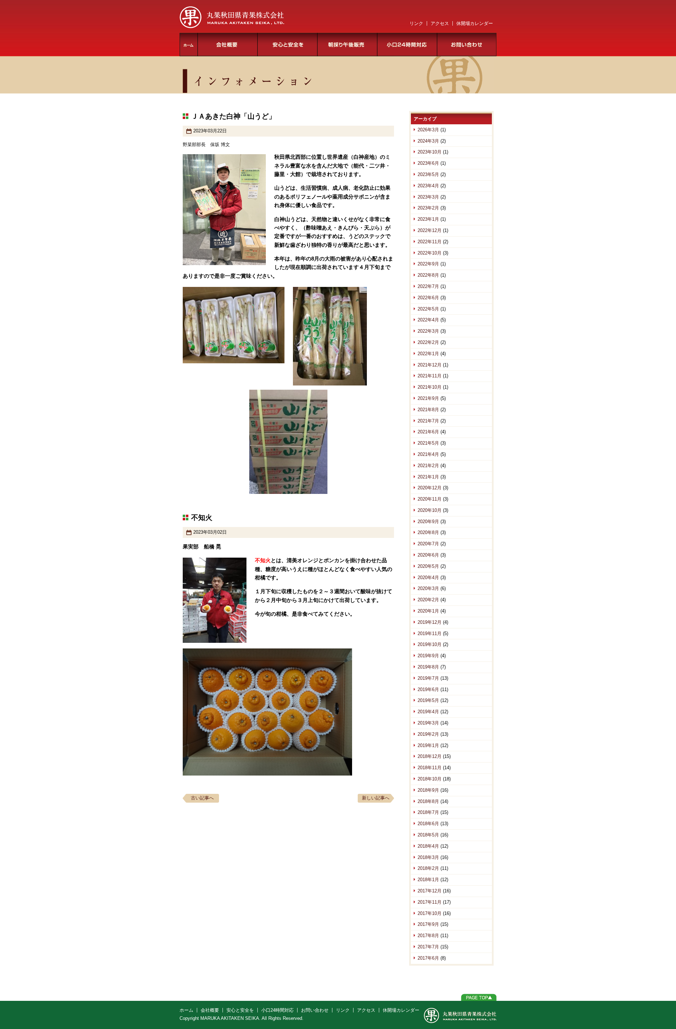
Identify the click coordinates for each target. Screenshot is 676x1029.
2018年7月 (428, 812)
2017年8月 (428, 935)
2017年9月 (428, 924)
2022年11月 (430, 241)
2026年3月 (428, 129)
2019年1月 (428, 745)
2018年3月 (428, 857)
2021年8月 (428, 409)
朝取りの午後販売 (347, 44)
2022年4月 (428, 319)
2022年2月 (428, 342)
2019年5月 (428, 700)
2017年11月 (430, 902)
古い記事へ (202, 798)
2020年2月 (428, 599)
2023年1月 (428, 219)
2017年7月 (428, 946)
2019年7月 (428, 678)
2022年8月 (428, 275)
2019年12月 (430, 622)
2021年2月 (428, 465)
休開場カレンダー (474, 23)
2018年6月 (428, 823)
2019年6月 (428, 689)
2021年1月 (428, 476)
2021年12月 (430, 365)
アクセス (440, 23)
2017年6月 (428, 958)
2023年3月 (428, 197)
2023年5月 (428, 174)
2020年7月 (428, 543)
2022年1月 (428, 353)
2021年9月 (428, 398)
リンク (416, 23)
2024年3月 (428, 141)
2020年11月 (430, 499)
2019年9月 (428, 655)
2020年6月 (428, 555)
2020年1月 (428, 611)
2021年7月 (428, 420)
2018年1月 (428, 879)
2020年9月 (428, 521)
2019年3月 (428, 723)
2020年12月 (430, 487)
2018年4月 (428, 846)
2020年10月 (430, 510)
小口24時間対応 (407, 44)
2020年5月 (428, 566)
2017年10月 (430, 913)
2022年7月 (428, 286)
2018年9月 (428, 790)
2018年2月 (428, 868)
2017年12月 (430, 890)
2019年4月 (428, 711)
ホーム (189, 44)
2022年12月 (430, 230)
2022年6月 (428, 297)
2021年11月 (430, 375)
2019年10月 (430, 644)
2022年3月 (428, 331)
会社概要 (228, 44)
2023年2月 (428, 208)
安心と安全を (288, 44)
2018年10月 (430, 779)
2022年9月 (428, 263)
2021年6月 (428, 431)
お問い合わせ (466, 44)
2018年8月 (428, 801)
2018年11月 (430, 767)
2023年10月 (430, 152)
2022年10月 (430, 253)
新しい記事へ (375, 798)
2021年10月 (430, 387)
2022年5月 (428, 309)
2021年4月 (428, 454)
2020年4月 (428, 577)
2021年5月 (428, 443)
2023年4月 (428, 185)
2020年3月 (428, 588)
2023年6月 (428, 163)
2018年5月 (428, 834)
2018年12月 (430, 756)
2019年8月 (428, 667)
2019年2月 (428, 734)
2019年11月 (430, 633)
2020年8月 (428, 532)
